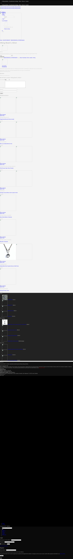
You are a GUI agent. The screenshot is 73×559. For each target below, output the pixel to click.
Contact (3, 524)
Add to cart (2, 56)
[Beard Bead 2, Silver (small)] (4, 64)
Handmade (24, 57)
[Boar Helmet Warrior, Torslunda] (8, 210)
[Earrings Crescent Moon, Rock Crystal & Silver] (16, 186)
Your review (2, 87)
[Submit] (2, 529)
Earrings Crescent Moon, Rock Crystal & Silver (9, 192)
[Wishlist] (0, 11)
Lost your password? (4, 545)
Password (2, 541)
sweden (31, 57)
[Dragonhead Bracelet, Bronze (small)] (16, 112)
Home (1, 40)
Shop (3, 531)
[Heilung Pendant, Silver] (8, 284)
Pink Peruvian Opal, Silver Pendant (6, 168)
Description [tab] (4, 65)
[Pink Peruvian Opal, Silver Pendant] (16, 161)
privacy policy (62, 553)
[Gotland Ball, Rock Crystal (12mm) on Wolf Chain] (16, 259)
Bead (21, 57)
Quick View (2, 115)
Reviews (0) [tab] (4, 66)
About (3, 523)
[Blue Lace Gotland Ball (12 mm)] (16, 137)
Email (1, 91)
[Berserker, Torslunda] (8, 235)
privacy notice (42, 367)
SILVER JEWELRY (6, 40)
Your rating (2, 79)
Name (1, 89)
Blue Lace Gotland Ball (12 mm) (6, 143)
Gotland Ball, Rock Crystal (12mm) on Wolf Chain (9, 266)
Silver (28, 57)
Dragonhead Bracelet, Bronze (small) (7, 119)
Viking (34, 57)
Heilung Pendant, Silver (4, 290)
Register (1, 555)
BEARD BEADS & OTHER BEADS (17, 40)
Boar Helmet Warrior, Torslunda (6, 217)
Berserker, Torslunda (4, 241)
